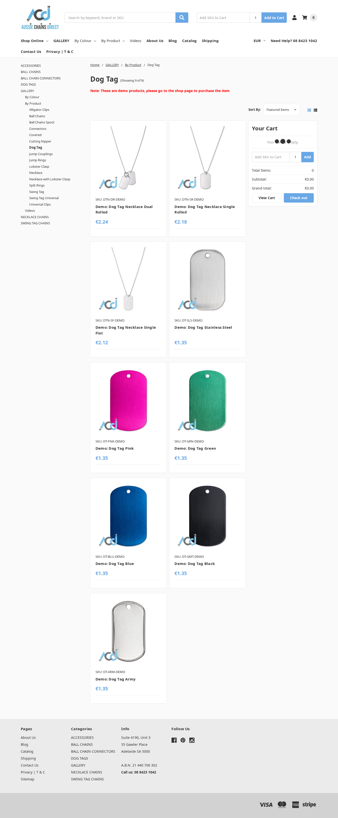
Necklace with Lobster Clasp (49, 179)
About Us (154, 40)
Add (307, 157)
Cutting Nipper (40, 141)
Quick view (128, 160)
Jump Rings (37, 160)
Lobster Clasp (39, 166)
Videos (135, 40)
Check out (298, 197)
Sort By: (254, 109)
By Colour (82, 40)
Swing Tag (36, 191)
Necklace (35, 172)
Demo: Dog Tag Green (195, 448)
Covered (35, 135)
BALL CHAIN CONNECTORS (41, 78)
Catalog (189, 40)
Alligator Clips (39, 109)
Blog (173, 40)
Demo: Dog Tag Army (116, 679)
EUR (257, 40)
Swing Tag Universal (44, 198)
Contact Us (31, 51)
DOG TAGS (28, 84)
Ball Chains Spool (41, 122)
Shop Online (32, 40)
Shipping (210, 40)
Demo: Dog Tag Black (194, 563)
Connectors (37, 128)
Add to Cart (274, 17)
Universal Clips (40, 204)
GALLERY (61, 40)
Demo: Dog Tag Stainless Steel (203, 327)
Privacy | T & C (59, 51)
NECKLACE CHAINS (35, 217)
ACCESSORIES (31, 65)
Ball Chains (37, 116)
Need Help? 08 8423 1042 (294, 40)
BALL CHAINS (31, 72)
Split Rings (37, 185)
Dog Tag (35, 147)
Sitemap (27, 779)
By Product (110, 40)
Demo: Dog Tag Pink (115, 448)
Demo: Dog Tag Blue (115, 563)
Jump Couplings (41, 154)
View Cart (267, 197)
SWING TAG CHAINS (35, 223)
